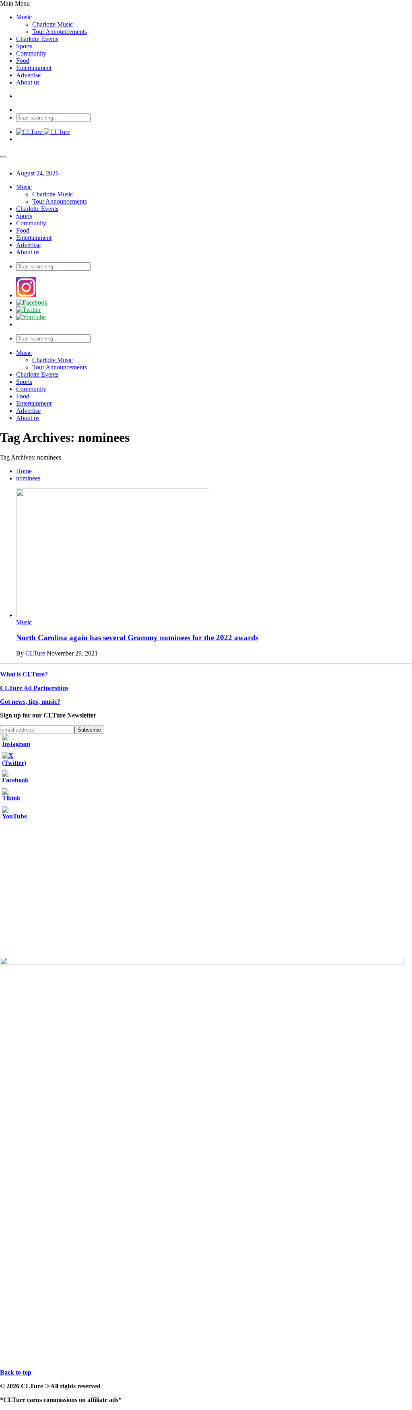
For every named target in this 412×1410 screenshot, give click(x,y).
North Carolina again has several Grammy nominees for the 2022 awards (137, 637)
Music (24, 17)
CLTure (35, 653)
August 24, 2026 (37, 173)
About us (27, 82)
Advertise (28, 75)
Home (24, 471)
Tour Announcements (59, 31)
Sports (24, 46)
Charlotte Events (37, 38)
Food (22, 60)
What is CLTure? (24, 674)
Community (31, 53)
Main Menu (15, 3)
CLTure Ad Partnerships (34, 687)
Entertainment (34, 67)
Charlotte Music (52, 24)
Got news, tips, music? (30, 701)
